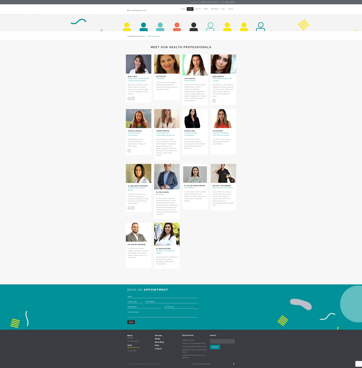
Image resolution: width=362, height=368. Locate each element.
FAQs (223, 9)
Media (206, 9)
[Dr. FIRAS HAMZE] (167, 176)
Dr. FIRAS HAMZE (162, 192)
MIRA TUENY (132, 76)
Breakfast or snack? (188, 340)
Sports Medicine (228, 187)
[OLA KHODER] (223, 118)
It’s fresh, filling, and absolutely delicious (194, 346)
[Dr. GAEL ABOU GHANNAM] (138, 173)
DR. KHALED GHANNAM (137, 244)
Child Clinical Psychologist (221, 135)
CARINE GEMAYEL (163, 131)
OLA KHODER (218, 131)
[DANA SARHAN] (223, 64)
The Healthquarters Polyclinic (136, 36)
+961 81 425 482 (230, 2)
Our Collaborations (133, 341)
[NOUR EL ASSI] (195, 118)
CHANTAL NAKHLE (135, 131)
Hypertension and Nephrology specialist (165, 252)
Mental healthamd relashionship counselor (222, 79)
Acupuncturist (160, 78)
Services (198, 9)
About (183, 9)
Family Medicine (189, 187)
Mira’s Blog (214, 9)
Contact (230, 9)
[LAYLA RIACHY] (195, 65)
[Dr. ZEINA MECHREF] (167, 234)
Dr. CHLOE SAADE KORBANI (194, 186)
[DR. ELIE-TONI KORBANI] (223, 173)
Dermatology (160, 194)
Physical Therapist (189, 80)
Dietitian (130, 78)
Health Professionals (133, 347)
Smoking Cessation (140, 80)
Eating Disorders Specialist (141, 78)
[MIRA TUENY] (138, 64)
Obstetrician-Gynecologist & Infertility (136, 189)
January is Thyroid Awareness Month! (193, 343)
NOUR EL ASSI (189, 131)
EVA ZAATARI (161, 76)
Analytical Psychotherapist (221, 133)
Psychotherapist (132, 135)
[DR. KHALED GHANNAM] (138, 232)
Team (190, 9)
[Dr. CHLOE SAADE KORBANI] (195, 173)
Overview (130, 338)
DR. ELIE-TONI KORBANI (222, 186)
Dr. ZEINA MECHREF (163, 249)
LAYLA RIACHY (189, 78)
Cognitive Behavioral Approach (165, 135)
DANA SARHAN (218, 76)
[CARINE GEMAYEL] (167, 118)
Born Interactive (205, 364)
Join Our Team (131, 351)
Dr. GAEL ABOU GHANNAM (138, 186)
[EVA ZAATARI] (167, 64)
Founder (131, 80)
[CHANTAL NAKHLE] (138, 118)
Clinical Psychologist (134, 133)
